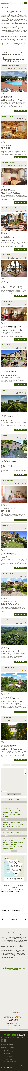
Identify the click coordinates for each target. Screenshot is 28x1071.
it (22, 3)
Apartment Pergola (7, 116)
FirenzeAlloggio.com (6, 44)
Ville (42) (5, 808)
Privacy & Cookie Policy (10, 1061)
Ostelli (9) (5, 814)
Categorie (6, 1058)
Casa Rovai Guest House (9, 162)
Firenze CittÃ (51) (20, 832)
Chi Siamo (7, 1050)
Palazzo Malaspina (7, 480)
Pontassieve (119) (7, 838)
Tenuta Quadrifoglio (8, 667)
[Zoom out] (25, 772)
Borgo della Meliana (8, 620)
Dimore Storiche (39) (14, 808)
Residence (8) (12, 814)
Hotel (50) (17, 805)
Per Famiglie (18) (15, 822)
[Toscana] (2, 7)
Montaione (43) (18, 846)
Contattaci (7, 1053)
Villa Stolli (5, 435)
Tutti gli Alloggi (8, 1059)
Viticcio (4, 390)
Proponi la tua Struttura (10, 1052)
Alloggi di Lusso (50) (18, 807)
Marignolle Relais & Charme (10, 65)
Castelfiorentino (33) (8, 848)
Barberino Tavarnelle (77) (18, 838)
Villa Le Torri (6, 345)
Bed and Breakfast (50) (8, 805)
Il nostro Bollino (8, 1056)
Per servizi (5, 819)
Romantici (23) (6, 822)
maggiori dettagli (20, 110)
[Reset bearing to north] (25, 774)
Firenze (6, 7)
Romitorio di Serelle (8, 573)
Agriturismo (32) (7, 810)
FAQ (5, 1055)
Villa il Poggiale (6, 301)
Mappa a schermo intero (14, 794)
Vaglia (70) (5, 840)
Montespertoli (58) (18, 842)
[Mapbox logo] (4, 791)
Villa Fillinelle (6, 717)
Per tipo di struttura (9, 802)
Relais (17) (5, 812)
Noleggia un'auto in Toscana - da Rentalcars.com (14, 968)
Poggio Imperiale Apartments (11, 208)
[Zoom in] (25, 770)
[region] (14, 780)
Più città (14, 851)
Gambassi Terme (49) (8, 846)
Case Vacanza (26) (16, 810)
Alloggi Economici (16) (14, 812)
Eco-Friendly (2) (19, 826)
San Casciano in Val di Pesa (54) (10, 844)
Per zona (5, 829)
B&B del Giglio (6, 525)
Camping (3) (6, 816)
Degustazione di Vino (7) (8, 826)
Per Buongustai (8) (20, 824)
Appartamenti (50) (7, 807)
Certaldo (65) (12, 840)
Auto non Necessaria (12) (8, 824)
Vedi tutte (23, 764)
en (20, 3)
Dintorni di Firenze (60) (8, 832)
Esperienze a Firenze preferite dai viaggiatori (14, 886)
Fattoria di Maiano (7, 255)
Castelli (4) (19, 814)
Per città (5, 835)
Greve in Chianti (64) (8, 842)
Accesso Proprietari (9, 1062)
